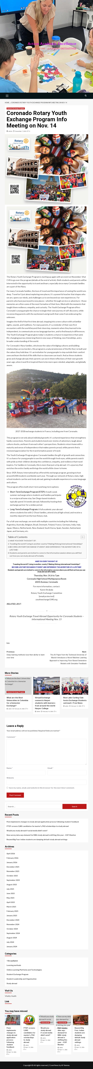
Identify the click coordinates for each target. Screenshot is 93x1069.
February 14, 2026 (48, 711)
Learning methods (14, 965)
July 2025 (10, 889)
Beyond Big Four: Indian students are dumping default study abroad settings (37, 839)
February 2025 (12, 911)
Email (50, 768)
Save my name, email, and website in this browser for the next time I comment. (42, 788)
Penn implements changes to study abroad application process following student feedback (43, 822)
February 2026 (12, 858)
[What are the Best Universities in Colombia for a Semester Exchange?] (18, 686)
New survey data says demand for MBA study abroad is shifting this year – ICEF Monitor (41, 835)
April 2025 (11, 902)
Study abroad (12, 983)
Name (10, 768)
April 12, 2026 (46, 1040)
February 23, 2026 (19, 709)
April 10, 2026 (80, 1047)
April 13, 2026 (29, 1047)
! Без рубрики (12, 961)
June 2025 (11, 893)
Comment (11, 737)
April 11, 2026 (63, 1049)
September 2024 (13, 933)
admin (10, 131)
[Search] (85, 96)
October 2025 (12, 876)
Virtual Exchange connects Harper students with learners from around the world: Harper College (45, 703)
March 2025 (11, 907)
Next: (68, 657)
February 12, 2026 (76, 706)
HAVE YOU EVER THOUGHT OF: (23, 540)
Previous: (26, 655)
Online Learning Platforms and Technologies (24, 970)
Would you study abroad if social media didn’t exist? (27, 831)
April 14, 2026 (12, 1052)
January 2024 (12, 946)
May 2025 (10, 898)
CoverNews (54, 1065)
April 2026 (11, 853)
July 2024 (10, 942)
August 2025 (12, 884)
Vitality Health (10, 996)
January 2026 (12, 862)
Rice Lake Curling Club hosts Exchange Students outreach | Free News (75, 700)
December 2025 (13, 867)
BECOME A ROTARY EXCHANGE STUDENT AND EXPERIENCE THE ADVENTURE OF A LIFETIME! (45, 548)
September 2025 (13, 880)
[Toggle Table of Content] (81, 537)
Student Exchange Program (15, 108)
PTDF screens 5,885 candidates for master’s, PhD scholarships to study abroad (38, 826)
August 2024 (12, 938)
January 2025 (12, 915)
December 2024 (13, 920)
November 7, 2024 (20, 131)
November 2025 (13, 871)
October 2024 (12, 929)
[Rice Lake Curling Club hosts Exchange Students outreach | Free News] (75, 686)
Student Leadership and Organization (22, 979)
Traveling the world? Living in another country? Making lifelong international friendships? (46, 544)
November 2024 (13, 924)
